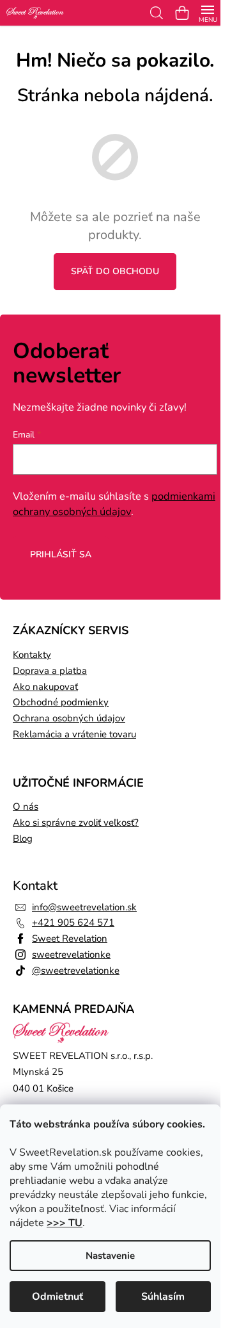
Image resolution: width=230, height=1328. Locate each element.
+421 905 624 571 (73, 922)
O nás (25, 806)
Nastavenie (110, 1255)
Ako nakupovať (45, 686)
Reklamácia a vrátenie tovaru (74, 734)
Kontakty (32, 654)
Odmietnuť (57, 1297)
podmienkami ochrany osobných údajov (114, 504)
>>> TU (64, 1223)
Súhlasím (163, 1297)
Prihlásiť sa (60, 554)
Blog (23, 838)
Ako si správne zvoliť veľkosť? (76, 822)
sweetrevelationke (71, 954)
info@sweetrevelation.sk (84, 907)
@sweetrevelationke (75, 970)
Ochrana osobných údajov (69, 718)
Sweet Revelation (69, 938)
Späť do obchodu (115, 271)
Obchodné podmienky (61, 702)
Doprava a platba (50, 670)
